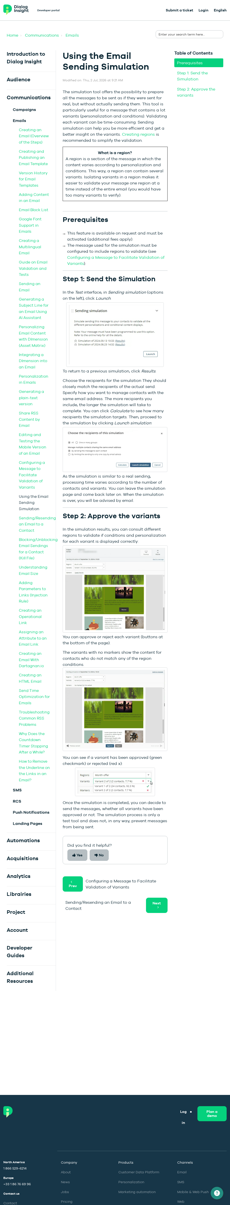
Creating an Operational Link (30, 616)
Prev (73, 886)
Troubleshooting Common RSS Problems (34, 718)
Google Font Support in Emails (30, 225)
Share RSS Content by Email (29, 419)
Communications (42, 35)
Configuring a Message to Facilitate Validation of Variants (32, 475)
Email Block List (33, 210)
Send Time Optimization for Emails (34, 696)
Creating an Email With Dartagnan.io (31, 659)
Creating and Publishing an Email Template (33, 157)
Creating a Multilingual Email (30, 246)
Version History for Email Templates (33, 179)
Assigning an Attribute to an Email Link (33, 638)
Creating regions (138, 134)
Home (12, 35)
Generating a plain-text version (31, 397)
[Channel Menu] (217, 1193)
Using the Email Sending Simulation (33, 502)
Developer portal (48, 10)
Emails (72, 35)
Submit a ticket (179, 10)
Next (157, 903)
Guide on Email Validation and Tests (33, 268)
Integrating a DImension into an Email (33, 360)
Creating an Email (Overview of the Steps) (34, 136)
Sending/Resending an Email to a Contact (37, 524)
